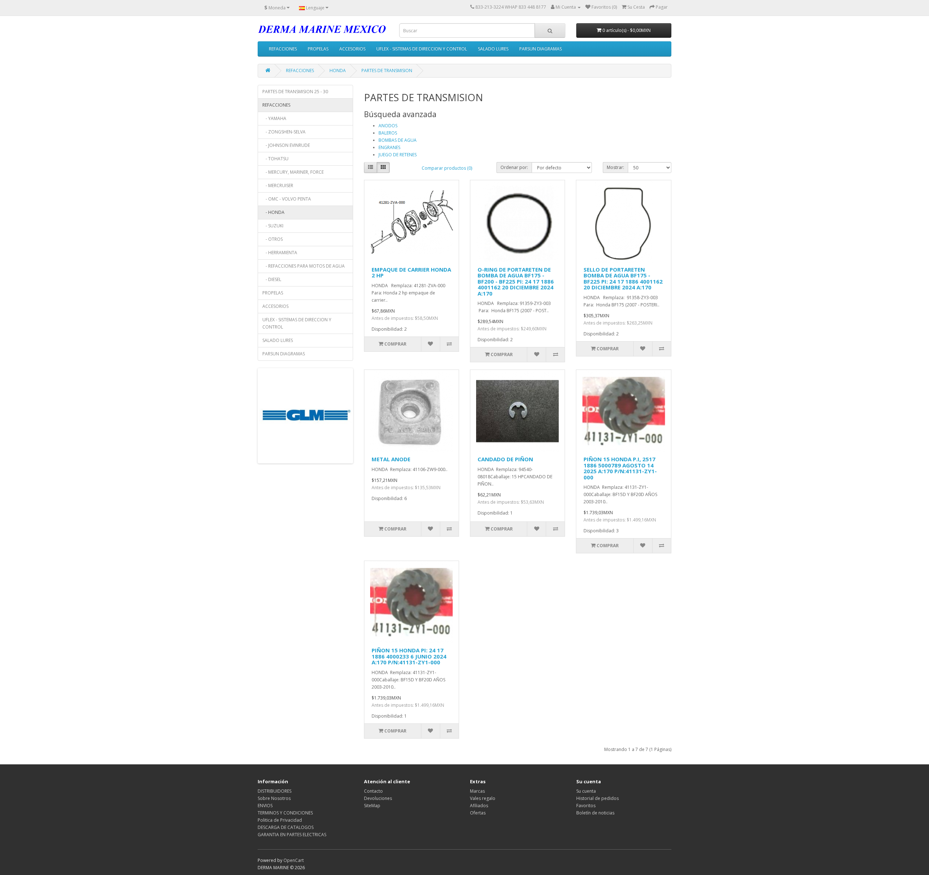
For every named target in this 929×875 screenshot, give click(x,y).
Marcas (477, 791)
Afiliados (479, 805)
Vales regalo (482, 798)
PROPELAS (318, 49)
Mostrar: (615, 167)
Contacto (373, 791)
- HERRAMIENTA (279, 252)
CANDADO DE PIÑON (505, 459)
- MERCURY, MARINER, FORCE (293, 172)
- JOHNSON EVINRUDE (286, 145)
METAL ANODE (391, 459)
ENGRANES (389, 147)
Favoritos (586, 805)
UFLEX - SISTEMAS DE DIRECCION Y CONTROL (421, 49)
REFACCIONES (283, 49)
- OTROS (272, 239)
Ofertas (478, 813)
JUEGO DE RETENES (397, 155)
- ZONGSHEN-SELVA (284, 132)
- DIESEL (271, 279)
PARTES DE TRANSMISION (386, 70)
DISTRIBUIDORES (274, 791)
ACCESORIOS (352, 49)
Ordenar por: (514, 167)
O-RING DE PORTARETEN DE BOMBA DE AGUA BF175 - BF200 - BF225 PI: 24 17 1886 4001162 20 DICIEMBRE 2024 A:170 (516, 281)
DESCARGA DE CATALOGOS (286, 827)
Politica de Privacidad (280, 820)
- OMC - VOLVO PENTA (286, 199)
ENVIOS (265, 805)
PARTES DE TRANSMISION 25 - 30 (295, 91)
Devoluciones (378, 798)
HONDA (338, 70)
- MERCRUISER (277, 185)
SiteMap (372, 805)
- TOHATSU (275, 159)
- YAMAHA (274, 118)
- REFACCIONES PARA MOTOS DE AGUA (303, 266)
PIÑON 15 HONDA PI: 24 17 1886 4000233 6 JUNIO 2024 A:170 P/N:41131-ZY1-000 (409, 656)
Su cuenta (586, 791)
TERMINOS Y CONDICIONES (285, 813)
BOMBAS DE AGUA (397, 140)
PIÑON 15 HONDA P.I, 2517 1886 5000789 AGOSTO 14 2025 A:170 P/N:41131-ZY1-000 (620, 468)
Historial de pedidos (597, 798)
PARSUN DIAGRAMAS (540, 49)
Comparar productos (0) (447, 168)
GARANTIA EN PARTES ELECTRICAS (292, 834)
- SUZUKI (272, 226)
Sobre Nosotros (274, 798)
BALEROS (387, 133)
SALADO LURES (493, 49)
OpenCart (293, 860)
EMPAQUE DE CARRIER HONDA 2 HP (411, 272)
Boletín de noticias (595, 813)
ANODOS (387, 126)
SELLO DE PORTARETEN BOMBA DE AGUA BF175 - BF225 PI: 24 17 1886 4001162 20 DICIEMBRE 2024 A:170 (623, 278)
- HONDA (273, 212)
